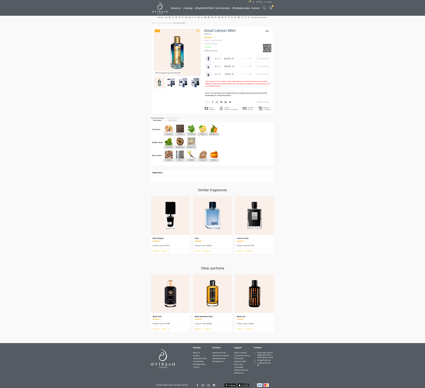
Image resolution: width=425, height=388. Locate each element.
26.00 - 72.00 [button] (203, 329)
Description (157, 120)
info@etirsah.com (264, 360)
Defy (197, 238)
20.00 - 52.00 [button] (203, 251)
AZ (257, 2)
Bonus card (238, 364)
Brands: (161, 17)
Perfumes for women (220, 356)
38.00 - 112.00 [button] (161, 251)
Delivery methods (241, 370)
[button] (154, 215)
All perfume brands (259, 17)
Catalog (187, 8)
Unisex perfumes (165, 23)
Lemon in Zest (243, 238)
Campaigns (238, 367)
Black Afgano (158, 238)
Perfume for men (219, 353)
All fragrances (217, 361)
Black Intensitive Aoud (204, 316)
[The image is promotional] (170, 215)
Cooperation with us (242, 356)
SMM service (239, 373)
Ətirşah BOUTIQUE (204, 8)
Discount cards (240, 361)
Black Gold (157, 316)
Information (172, 120)
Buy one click (263, 102)
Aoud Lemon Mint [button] (179, 23)
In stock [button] (208, 47)
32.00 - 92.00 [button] (245, 251)
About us (175, 8)
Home (154, 23)
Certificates (238, 358)
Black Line (241, 316)
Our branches (222, 8)
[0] (249, 2)
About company (240, 353)
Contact (255, 8)
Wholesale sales (241, 8)
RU (261, 2)
